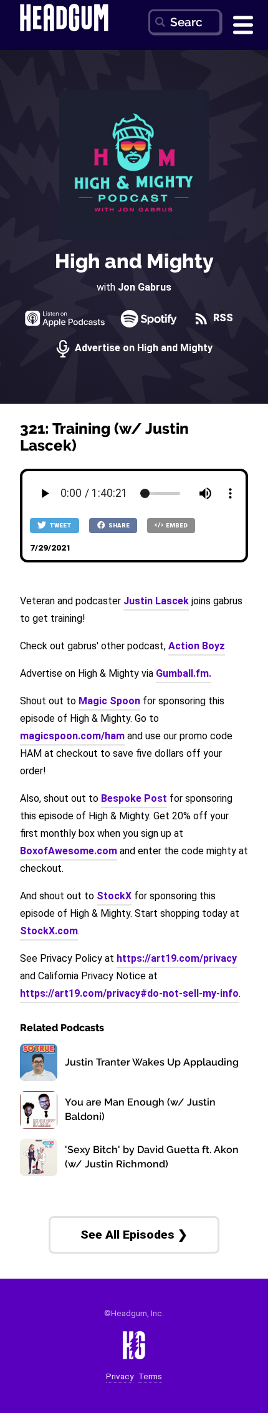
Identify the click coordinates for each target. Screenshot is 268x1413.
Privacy (119, 1376)
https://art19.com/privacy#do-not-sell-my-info (129, 993)
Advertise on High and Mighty (142, 348)
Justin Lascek (156, 601)
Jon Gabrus (144, 287)
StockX (114, 896)
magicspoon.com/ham (72, 736)
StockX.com (49, 931)
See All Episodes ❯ (134, 1234)
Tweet (60, 525)
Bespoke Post (134, 798)
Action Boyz (196, 646)
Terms (150, 1376)
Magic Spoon (109, 701)
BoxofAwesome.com (68, 851)
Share (118, 525)
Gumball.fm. (183, 673)
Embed (176, 525)
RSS (222, 318)
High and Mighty (134, 260)
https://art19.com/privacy (177, 958)
